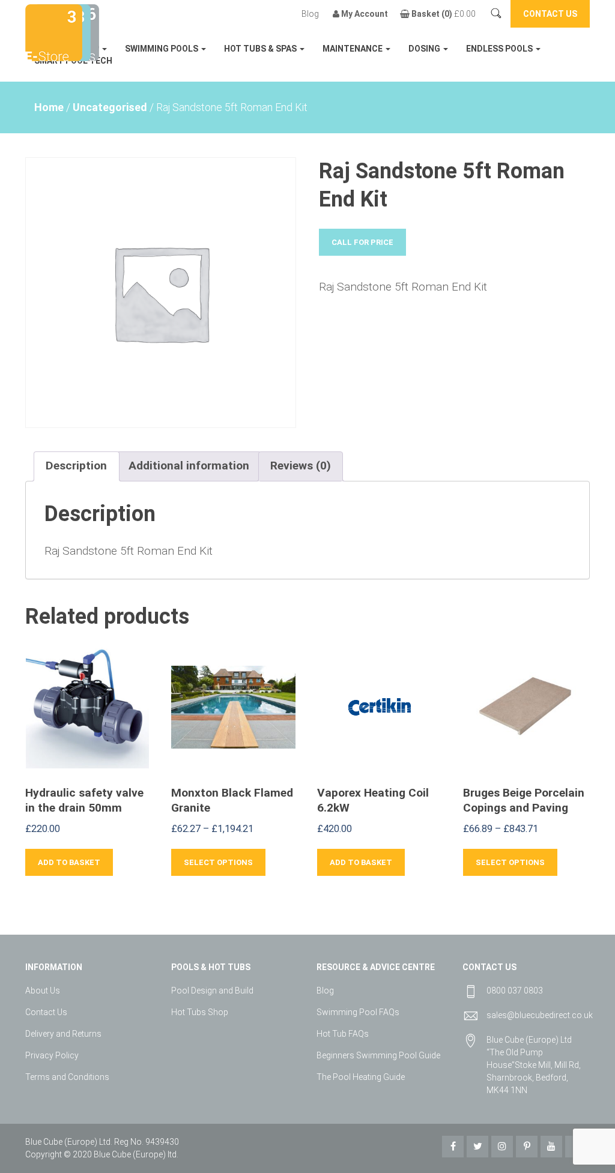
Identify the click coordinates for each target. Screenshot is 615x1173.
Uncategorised (110, 107)
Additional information (189, 465)
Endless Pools (500, 48)
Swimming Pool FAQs (358, 1012)
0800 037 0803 (514, 990)
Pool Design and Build (212, 990)
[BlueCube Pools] (88, 31)
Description (76, 465)
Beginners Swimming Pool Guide (378, 1055)
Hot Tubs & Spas (261, 48)
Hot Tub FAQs (343, 1034)
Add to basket (69, 862)
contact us (550, 14)
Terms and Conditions (67, 1077)
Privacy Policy (52, 1055)
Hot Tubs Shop (199, 1012)
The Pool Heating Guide (361, 1077)
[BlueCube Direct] (53, 31)
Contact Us (46, 1012)
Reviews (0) (300, 465)
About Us (42, 990)
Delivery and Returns (63, 1034)
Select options (218, 862)
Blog (310, 14)
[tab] (76, 466)
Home (49, 107)
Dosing (425, 48)
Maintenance (353, 48)
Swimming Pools (162, 48)
